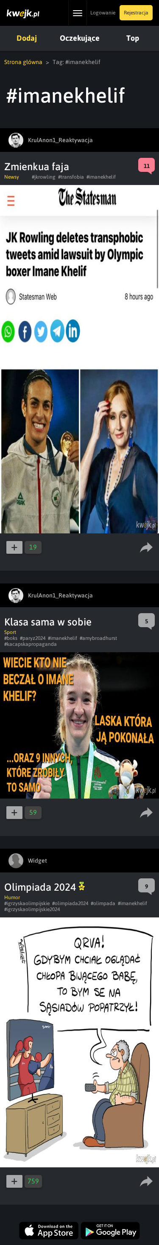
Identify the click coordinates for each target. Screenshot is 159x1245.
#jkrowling (44, 177)
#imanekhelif (101, 177)
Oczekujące (80, 38)
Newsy (11, 177)
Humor (12, 897)
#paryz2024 (32, 638)
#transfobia (71, 177)
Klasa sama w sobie (48, 622)
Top (132, 38)
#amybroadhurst (98, 638)
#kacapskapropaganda (30, 644)
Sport (10, 632)
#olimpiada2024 (70, 903)
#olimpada (103, 903)
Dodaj (27, 38)
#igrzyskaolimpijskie (27, 903)
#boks (10, 638)
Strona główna (23, 62)
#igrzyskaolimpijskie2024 (32, 909)
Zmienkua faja (36, 166)
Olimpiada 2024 (41, 887)
